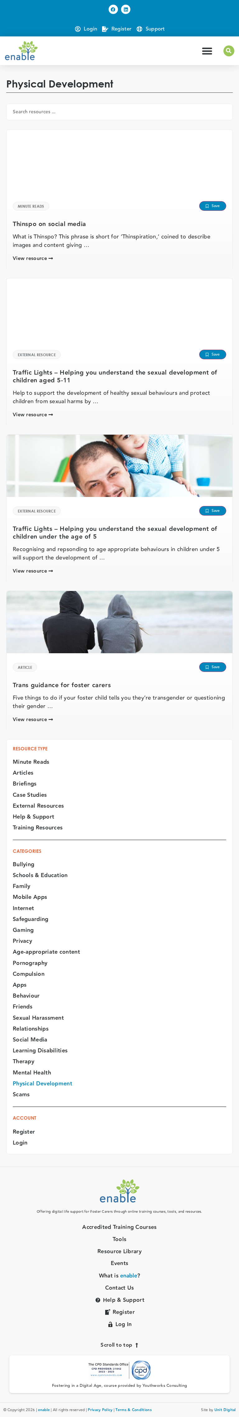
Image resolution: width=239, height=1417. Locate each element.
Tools (120, 1240)
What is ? (119, 1276)
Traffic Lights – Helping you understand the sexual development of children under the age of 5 (115, 533)
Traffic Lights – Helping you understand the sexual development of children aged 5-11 (115, 376)
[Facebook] (113, 9)
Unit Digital (225, 1410)
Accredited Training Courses (119, 1227)
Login (20, 1142)
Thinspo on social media (49, 224)
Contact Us (119, 1288)
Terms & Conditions (133, 1410)
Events (120, 1264)
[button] (207, 51)
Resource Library (119, 1252)
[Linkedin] (125, 9)
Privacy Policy (100, 1410)
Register (24, 1131)
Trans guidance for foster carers (62, 685)
